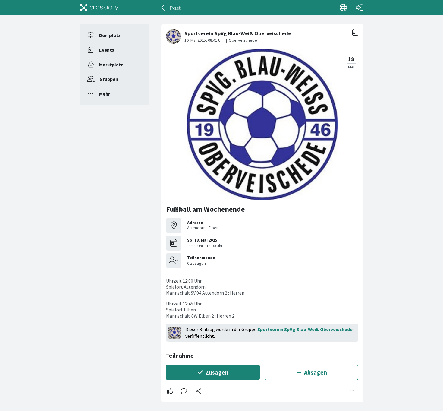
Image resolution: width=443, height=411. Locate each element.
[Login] (359, 7)
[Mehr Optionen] (352, 391)
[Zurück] (163, 7)
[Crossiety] (99, 7)
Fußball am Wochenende (205, 209)
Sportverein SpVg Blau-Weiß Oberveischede (305, 329)
